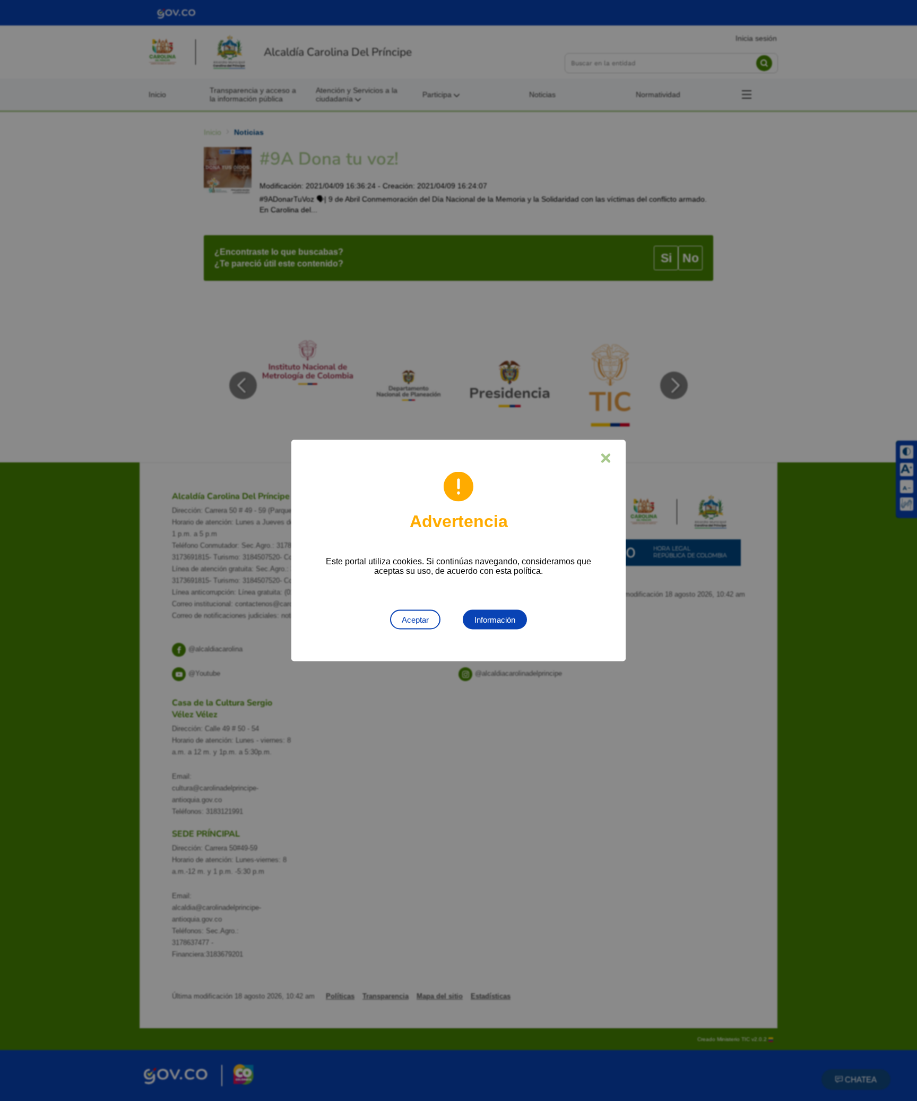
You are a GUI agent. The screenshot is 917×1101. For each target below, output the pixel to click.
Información (494, 619)
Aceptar (415, 619)
